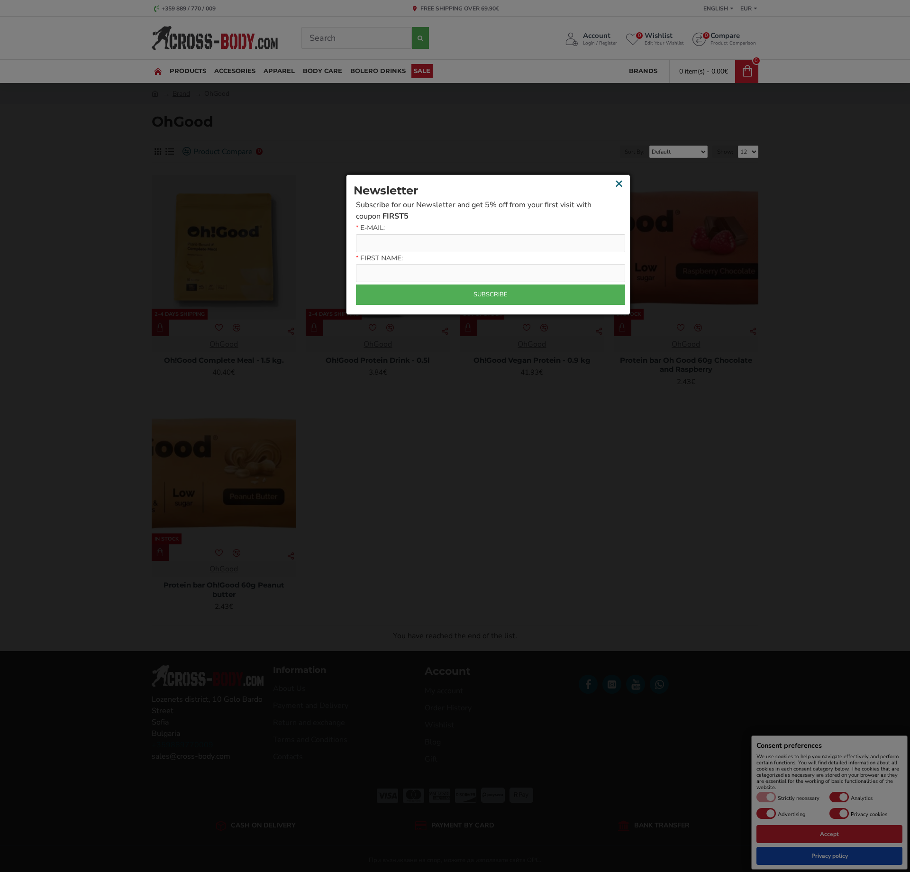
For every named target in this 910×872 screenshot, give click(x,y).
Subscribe (490, 294)
